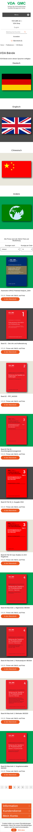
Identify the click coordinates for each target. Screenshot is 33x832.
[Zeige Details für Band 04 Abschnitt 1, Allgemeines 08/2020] (16, 588)
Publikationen (10, 45)
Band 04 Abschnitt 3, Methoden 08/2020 (14, 713)
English (16, 27)
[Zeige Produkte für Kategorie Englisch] (16, 125)
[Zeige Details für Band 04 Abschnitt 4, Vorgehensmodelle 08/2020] (16, 747)
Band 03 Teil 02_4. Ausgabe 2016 (12, 502)
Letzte (31, 787)
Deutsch (16, 63)
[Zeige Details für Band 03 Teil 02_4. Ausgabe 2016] (16, 483)
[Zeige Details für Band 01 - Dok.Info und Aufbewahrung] (16, 324)
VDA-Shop (16, 23)
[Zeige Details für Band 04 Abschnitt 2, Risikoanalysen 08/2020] (16, 641)
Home (2, 45)
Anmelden (16, 36)
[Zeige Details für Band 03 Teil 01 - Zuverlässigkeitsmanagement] (16, 430)
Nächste (26, 787)
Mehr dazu (21, 830)
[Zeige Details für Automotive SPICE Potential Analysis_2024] (16, 271)
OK (14, 830)
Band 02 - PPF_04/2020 (9, 396)
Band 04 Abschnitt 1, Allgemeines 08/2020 (15, 608)
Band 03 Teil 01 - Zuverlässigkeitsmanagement (11, 450)
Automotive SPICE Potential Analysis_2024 (15, 291)
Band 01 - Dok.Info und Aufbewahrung (14, 343)
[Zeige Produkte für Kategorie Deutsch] (16, 82)
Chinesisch (16, 150)
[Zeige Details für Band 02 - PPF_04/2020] (16, 377)
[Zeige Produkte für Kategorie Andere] (16, 212)
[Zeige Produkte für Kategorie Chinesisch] (16, 169)
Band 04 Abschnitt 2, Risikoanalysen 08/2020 (16, 660)
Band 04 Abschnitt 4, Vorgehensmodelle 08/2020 (14, 767)
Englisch (17, 107)
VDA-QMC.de (16, 21)
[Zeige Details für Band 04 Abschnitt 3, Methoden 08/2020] (16, 694)
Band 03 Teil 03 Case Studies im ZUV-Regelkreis (14, 556)
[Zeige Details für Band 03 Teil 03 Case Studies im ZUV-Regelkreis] (16, 535)
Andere (16, 194)
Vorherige (2, 787)
